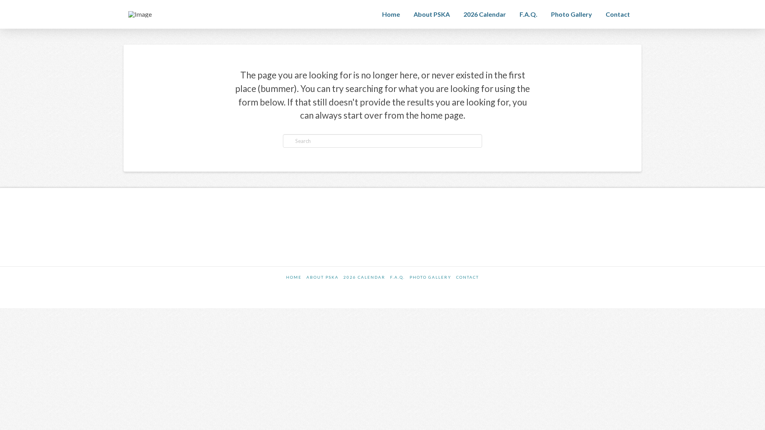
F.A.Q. (397, 277)
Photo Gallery (430, 277)
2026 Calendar (364, 277)
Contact (467, 277)
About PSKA (322, 277)
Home (294, 277)
